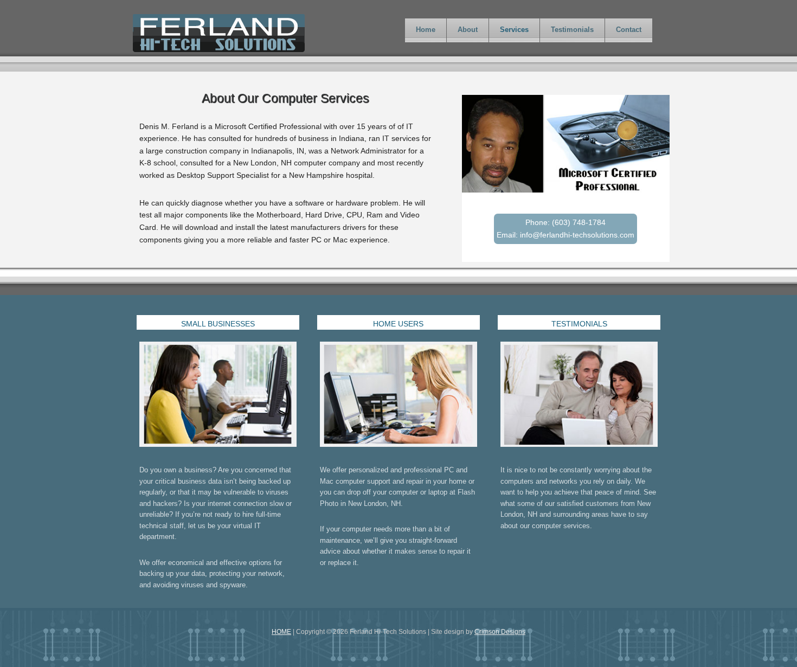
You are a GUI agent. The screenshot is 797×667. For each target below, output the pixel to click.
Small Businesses (218, 323)
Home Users (398, 323)
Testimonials (572, 29)
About (468, 29)
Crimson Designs (499, 631)
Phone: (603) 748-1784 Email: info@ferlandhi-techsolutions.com (565, 228)
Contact (628, 29)
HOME (281, 631)
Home (425, 29)
